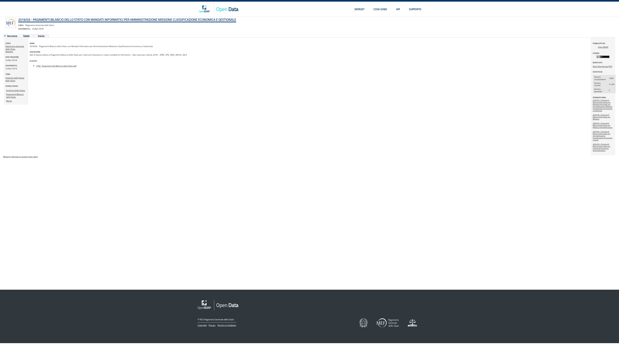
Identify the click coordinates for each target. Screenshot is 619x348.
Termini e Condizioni (226, 325)
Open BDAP (603, 47)
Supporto (415, 9)
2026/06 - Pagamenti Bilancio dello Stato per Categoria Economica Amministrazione (601, 147)
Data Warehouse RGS (602, 66)
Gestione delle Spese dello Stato (14, 79)
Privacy (212, 325)
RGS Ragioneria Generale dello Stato (217, 319)
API (398, 9)
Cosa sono (380, 9)
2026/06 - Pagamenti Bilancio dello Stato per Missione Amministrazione (602, 125)
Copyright (202, 325)
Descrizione (12, 35)
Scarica (41, 35)
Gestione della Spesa (15, 90)
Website (9, 51)
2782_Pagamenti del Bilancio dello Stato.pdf (56, 66)
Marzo (9, 100)
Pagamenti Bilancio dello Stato (15, 95)
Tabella (26, 35)
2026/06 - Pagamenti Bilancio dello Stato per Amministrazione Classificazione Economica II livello (602, 135)
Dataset (359, 9)
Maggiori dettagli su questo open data (20, 156)
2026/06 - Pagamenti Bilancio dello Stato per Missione (601, 117)
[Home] (204, 9)
